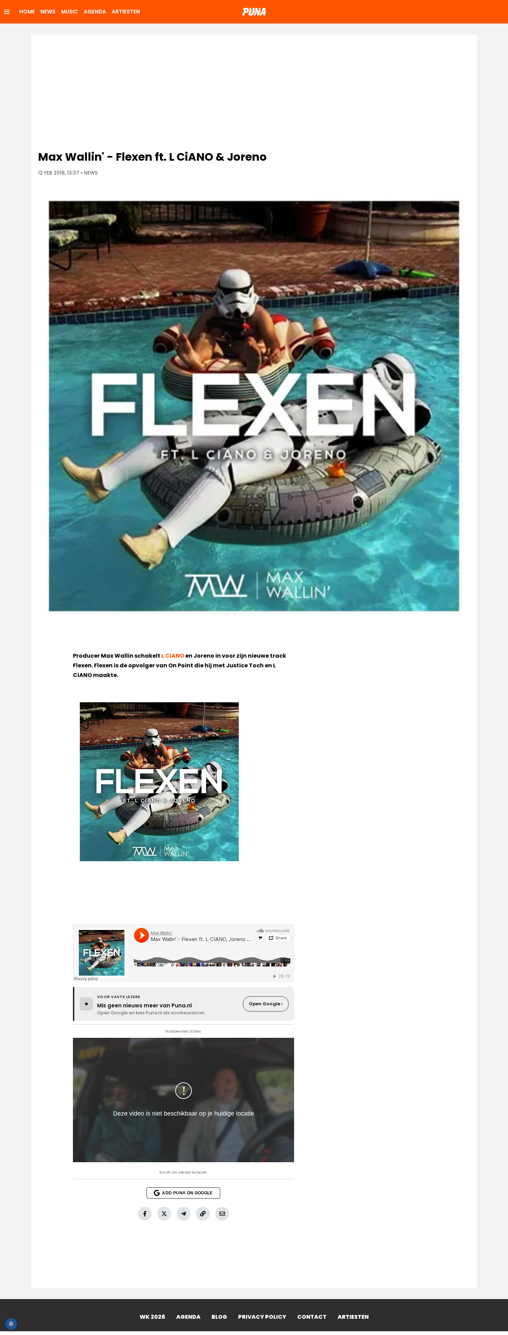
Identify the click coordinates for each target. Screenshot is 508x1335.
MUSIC (69, 11)
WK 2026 (152, 1317)
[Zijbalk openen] (7, 12)
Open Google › (266, 1003)
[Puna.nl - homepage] (254, 11)
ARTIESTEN (126, 11)
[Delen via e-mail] (222, 1214)
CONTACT (312, 1317)
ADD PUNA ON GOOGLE (187, 1193)
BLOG (219, 1317)
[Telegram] (183, 1214)
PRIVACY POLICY (262, 1317)
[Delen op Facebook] (145, 1214)
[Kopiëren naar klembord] (203, 1214)
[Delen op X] (164, 1214)
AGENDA (95, 11)
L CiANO (172, 656)
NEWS (48, 11)
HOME (27, 11)
